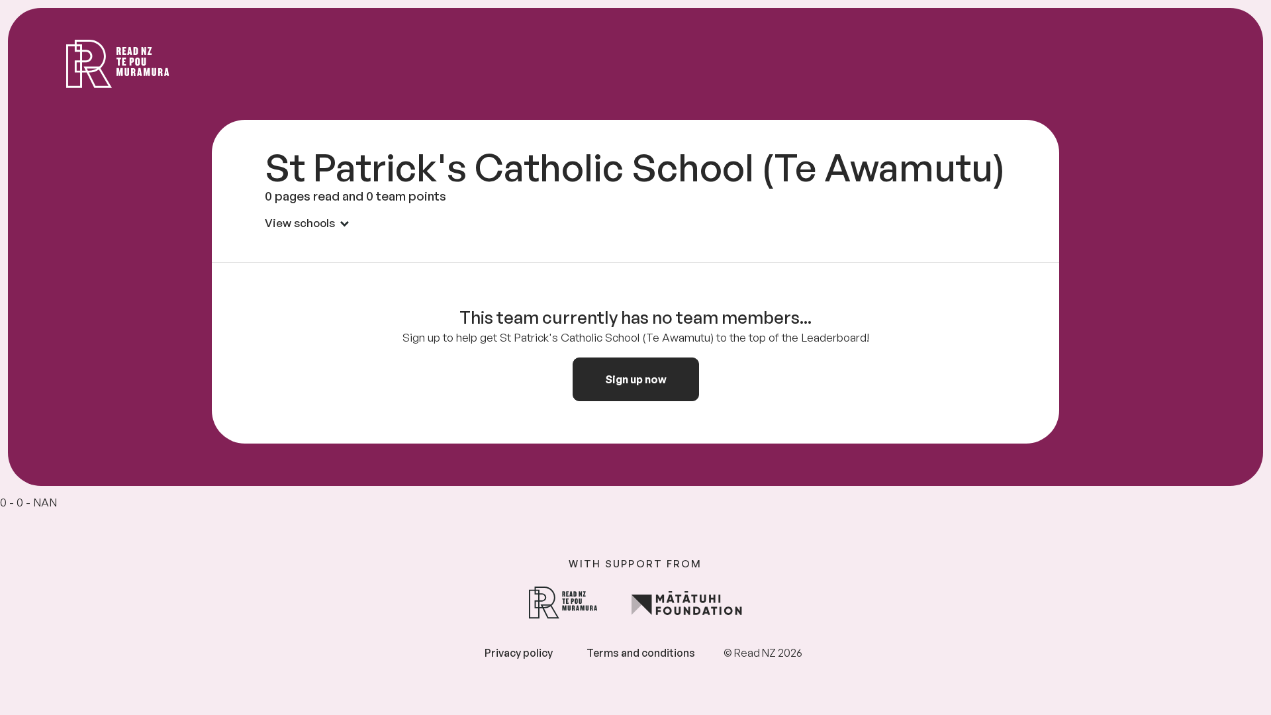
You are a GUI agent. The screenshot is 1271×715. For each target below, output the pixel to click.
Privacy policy (519, 652)
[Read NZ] (117, 64)
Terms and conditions (641, 652)
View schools (300, 223)
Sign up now (636, 379)
